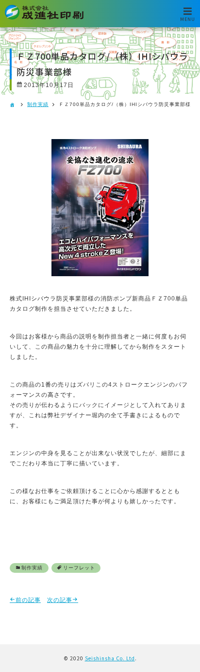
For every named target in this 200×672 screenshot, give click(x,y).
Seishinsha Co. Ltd (110, 658)
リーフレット (79, 567)
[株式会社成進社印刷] (44, 17)
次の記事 (59, 600)
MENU (187, 18)
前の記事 (28, 600)
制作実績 (38, 104)
